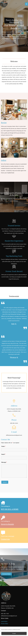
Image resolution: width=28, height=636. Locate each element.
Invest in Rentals (7, 524)
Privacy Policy (4, 623)
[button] (26, 4)
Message (4, 462)
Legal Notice (4, 621)
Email (3, 454)
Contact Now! (6, 573)
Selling (3, 160)
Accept (14, 633)
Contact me (5, 539)
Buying (4, 122)
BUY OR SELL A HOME (9, 509)
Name (3, 446)
